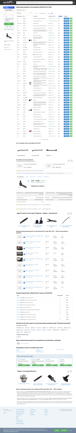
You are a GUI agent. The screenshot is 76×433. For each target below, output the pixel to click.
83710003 (24, 40)
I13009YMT (24, 83)
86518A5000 (36, 359)
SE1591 (24, 28)
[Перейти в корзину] (74, 2)
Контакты (46, 414)
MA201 (24, 73)
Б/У (36, 13)
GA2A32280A (25, 47)
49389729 (21, 359)
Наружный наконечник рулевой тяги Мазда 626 (28, 309)
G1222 (47, 327)
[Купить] (71, 18)
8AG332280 (25, 30)
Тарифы (45, 409)
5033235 (24, 71)
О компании (46, 411)
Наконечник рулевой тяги (25, 297)
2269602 (24, 61)
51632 (24, 114)
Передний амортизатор (40, 351)
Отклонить (64, 430)
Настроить (70, 430)
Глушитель (18, 349)
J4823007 (54, 327)
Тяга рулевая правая (21, 155)
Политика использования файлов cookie (10, 431)
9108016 (39, 327)
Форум (17, 418)
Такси (49, 13)
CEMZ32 (24, 18)
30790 (48, 359)
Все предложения (20, 176)
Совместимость (33, 176)
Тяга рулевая (48, 155)
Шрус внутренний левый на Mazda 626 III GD (38, 226)
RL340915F (25, 102)
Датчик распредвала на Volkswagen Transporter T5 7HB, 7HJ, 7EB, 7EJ (66, 384)
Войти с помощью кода (9, 29)
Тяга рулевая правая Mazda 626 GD (30, 164)
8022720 (24, 128)
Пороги (17, 350)
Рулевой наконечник (23, 312)
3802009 (24, 23)
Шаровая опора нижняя (60, 349)
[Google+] (10, 27)
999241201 (24, 37)
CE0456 (24, 25)
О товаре (26, 176)
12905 (24, 66)
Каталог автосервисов (20, 411)
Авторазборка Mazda (25, 343)
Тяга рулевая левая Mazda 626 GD (58, 164)
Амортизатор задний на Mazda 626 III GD (24, 226)
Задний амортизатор (39, 350)
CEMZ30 (19, 336)
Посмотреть (24, 365)
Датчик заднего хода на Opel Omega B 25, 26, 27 (51, 384)
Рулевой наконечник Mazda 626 (25, 302)
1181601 (22, 327)
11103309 (21, 332)
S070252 (24, 116)
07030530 (60, 327)
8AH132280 (69, 327)
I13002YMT (29, 332)
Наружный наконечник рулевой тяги (27, 300)
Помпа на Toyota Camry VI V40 (24, 383)
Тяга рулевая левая (35, 155)
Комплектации (39, 176)
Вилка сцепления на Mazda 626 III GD (52, 226)
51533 (34, 327)
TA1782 (24, 109)
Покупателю (32, 414)
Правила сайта (7, 19)
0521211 (24, 35)
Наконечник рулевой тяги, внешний (26, 314)
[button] (25, 10)
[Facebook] (7, 27)
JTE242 (28, 327)
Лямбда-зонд (38, 349)
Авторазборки (46, 176)
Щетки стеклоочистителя (20, 351)
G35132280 (25, 64)
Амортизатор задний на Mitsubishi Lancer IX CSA (37, 384)
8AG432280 (25, 42)
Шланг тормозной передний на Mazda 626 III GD (66, 226)
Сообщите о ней (40, 204)
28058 (62, 359)
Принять (57, 430)
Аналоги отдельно (42, 13)
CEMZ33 (24, 131)
